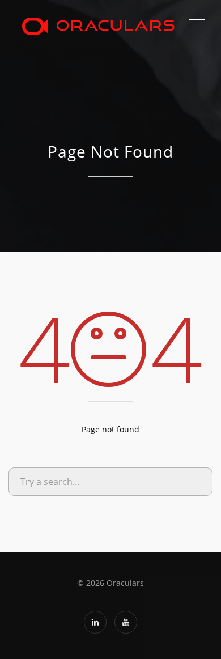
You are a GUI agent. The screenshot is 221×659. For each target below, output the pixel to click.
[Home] (97, 25)
